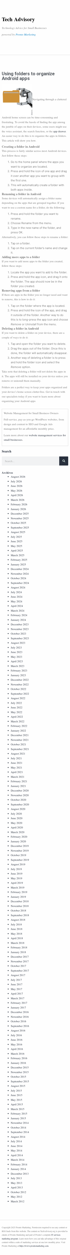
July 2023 (16, 647)
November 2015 (20, 1072)
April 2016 (17, 1049)
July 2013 (16, 1178)
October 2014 (18, 1127)
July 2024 (16, 592)
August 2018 (18, 919)
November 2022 (20, 684)
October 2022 (18, 689)
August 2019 (18, 864)
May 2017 (16, 989)
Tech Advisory (18, 19)
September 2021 (20, 749)
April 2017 (17, 993)
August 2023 (18, 643)
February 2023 (19, 670)
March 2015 (17, 1109)
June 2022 (16, 707)
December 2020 (20, 790)
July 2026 (16, 481)
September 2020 (20, 804)
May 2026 (16, 490)
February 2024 (19, 615)
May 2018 (16, 933)
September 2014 (20, 1132)
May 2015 (16, 1100)
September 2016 (20, 1026)
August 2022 (18, 698)
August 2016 (18, 1030)
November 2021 (20, 740)
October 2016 (18, 1021)
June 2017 (16, 984)
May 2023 (16, 656)
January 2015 (18, 1118)
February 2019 (19, 892)
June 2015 (16, 1095)
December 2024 (20, 569)
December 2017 (20, 956)
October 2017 (18, 966)
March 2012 (17, 1201)
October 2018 (18, 910)
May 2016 (16, 1044)
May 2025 (16, 546)
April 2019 (17, 883)
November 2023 (20, 629)
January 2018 (18, 952)
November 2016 (20, 1016)
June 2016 (16, 1039)
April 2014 (17, 1155)
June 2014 (16, 1146)
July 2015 (16, 1090)
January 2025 (18, 564)
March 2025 (17, 555)
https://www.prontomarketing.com (33, 1245)
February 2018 (19, 947)
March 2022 (17, 721)
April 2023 (17, 661)
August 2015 (18, 1086)
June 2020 (16, 818)
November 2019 (20, 850)
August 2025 (18, 532)
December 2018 (20, 901)
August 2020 (18, 809)
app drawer (59, 131)
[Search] (63, 461)
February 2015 (19, 1113)
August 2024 (18, 587)
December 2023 (20, 624)
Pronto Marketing (26, 34)
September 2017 (20, 970)
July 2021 (16, 758)
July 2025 (16, 536)
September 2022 (20, 693)
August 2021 (18, 753)
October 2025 (18, 523)
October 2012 (18, 1192)
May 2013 (16, 1183)
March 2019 (17, 887)
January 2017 (18, 1007)
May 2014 (16, 1150)
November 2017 (20, 961)
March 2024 (17, 610)
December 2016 (20, 1012)
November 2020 (20, 795)
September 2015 (20, 1081)
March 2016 (17, 1053)
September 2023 (20, 638)
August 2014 (18, 1136)
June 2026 (16, 486)
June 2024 (16, 596)
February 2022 (19, 726)
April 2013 (17, 1187)
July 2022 (16, 703)
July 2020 (16, 813)
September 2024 (20, 583)
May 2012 (16, 1196)
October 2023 (18, 633)
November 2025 (20, 518)
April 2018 (17, 938)
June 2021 (16, 763)
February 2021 (19, 781)
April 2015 (17, 1104)
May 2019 (16, 878)
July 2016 (16, 1035)
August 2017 (18, 975)
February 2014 (19, 1164)
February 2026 (19, 504)
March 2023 (17, 666)
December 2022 (20, 679)
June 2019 (16, 873)
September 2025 (20, 527)
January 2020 (18, 841)
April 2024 (17, 606)
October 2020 (18, 799)
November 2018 (20, 906)
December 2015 (20, 1067)
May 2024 (16, 601)
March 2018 (17, 943)
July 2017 (16, 980)
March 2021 (17, 776)
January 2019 (18, 896)
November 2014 (20, 1123)
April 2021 (17, 772)
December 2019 (20, 846)
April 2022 (17, 716)
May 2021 (16, 767)
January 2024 (18, 620)
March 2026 (17, 500)
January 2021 (18, 786)
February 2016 (19, 1058)
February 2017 (19, 1003)
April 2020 (17, 827)
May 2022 (16, 712)
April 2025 (17, 550)
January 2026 (18, 509)
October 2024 (18, 578)
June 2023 (16, 652)
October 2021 (18, 744)
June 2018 (16, 929)
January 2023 (18, 675)
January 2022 (18, 730)
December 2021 (20, 735)
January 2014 (18, 1169)
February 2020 (19, 836)
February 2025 (19, 559)
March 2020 (17, 832)
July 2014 (16, 1141)
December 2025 (20, 513)
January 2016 (18, 1063)
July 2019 (16, 869)
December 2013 (20, 1173)
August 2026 (18, 476)
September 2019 (20, 860)
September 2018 (20, 915)
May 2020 (16, 823)
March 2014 (17, 1159)
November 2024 (20, 573)
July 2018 (16, 924)
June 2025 (16, 541)
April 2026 (17, 495)
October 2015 (18, 1076)
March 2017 (17, 998)
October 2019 (18, 855)
